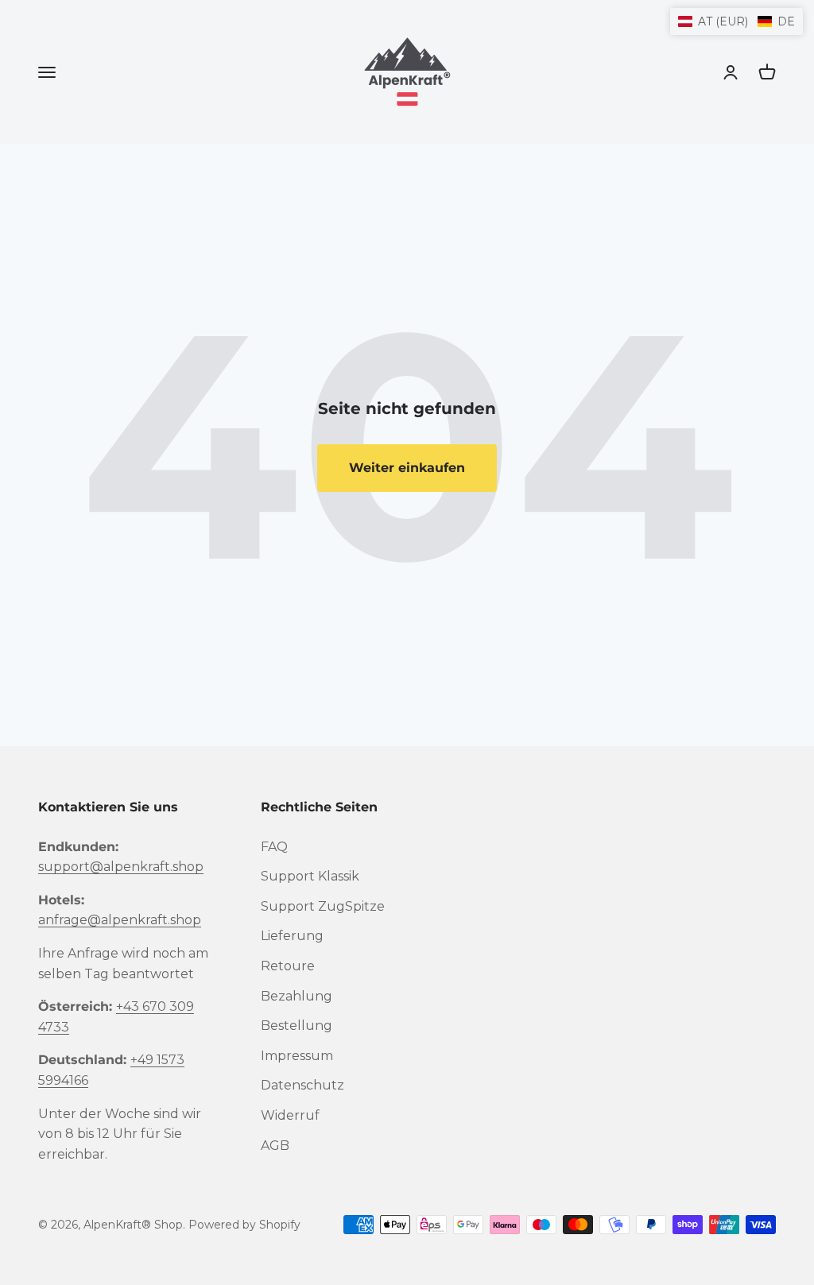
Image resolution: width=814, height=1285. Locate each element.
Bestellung (296, 1025)
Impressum (297, 1055)
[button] (736, 21)
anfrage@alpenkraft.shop (119, 919)
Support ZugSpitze (323, 906)
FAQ (274, 846)
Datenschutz (302, 1085)
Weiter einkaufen (407, 467)
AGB (275, 1145)
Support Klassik (310, 876)
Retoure (288, 965)
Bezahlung (296, 996)
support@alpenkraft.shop (121, 866)
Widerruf (290, 1115)
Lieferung (292, 935)
